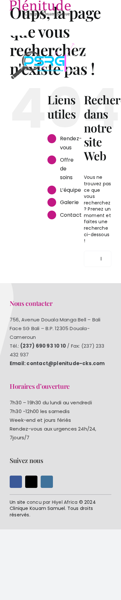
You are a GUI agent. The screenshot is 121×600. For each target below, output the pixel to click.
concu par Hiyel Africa (52, 502)
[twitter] (31, 482)
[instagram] (47, 482)
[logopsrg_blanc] (47, 44)
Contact (71, 215)
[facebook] (16, 482)
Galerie (69, 202)
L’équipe (70, 190)
